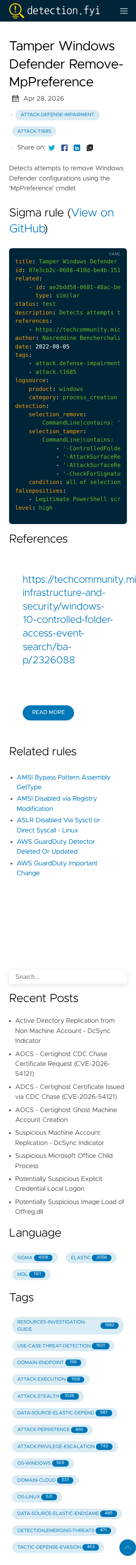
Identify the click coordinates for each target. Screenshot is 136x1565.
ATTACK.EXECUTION (48, 1379)
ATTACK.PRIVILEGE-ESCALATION (62, 1446)
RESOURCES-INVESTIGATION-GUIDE (65, 1326)
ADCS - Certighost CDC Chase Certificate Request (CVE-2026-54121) (62, 1064)
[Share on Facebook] (64, 147)
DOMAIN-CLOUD (43, 1480)
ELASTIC (89, 1257)
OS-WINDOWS (40, 1463)
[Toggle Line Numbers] (96, 242)
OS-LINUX (35, 1497)
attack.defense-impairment (57, 114)
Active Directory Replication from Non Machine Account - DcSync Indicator (65, 1030)
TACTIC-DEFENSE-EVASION (56, 1547)
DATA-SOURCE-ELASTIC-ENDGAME (65, 1513)
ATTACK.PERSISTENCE (50, 1429)
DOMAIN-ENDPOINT (47, 1362)
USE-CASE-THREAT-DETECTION (61, 1346)
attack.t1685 (34, 131)
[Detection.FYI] (59, 11)
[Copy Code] (80, 242)
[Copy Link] (89, 147)
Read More (48, 712)
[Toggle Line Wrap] (111, 242)
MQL (29, 1274)
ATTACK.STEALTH (45, 1396)
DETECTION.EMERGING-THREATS (62, 1530)
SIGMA (32, 1257)
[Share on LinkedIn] (77, 147)
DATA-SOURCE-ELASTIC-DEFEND (62, 1413)
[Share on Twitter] (51, 147)
